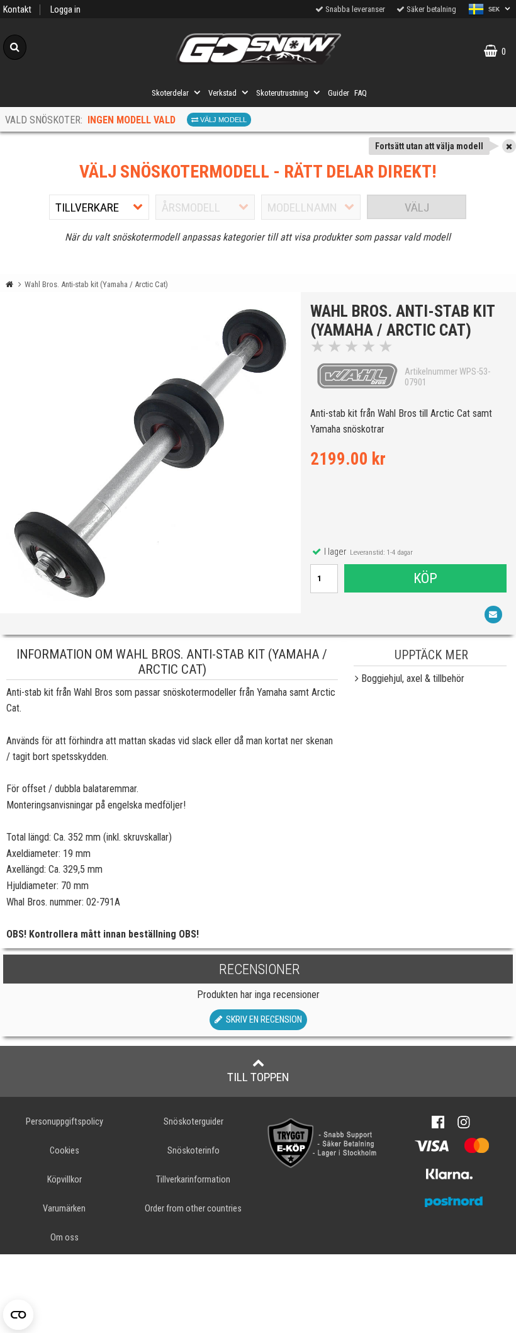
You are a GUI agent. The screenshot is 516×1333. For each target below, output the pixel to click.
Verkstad (222, 93)
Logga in (65, 9)
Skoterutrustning (282, 93)
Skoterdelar (170, 93)
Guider (338, 93)
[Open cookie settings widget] (18, 1315)
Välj (417, 207)
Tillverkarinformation (193, 1179)
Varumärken (64, 1208)
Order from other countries (193, 1208)
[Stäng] (509, 146)
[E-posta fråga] (493, 614)
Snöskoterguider (193, 1121)
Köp (425, 578)
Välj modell (222, 119)
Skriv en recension (262, 1019)
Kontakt (17, 9)
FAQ (360, 93)
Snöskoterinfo (193, 1150)
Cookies (64, 1150)
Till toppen (258, 1077)
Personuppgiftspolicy (64, 1121)
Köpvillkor (64, 1179)
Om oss (64, 1237)
